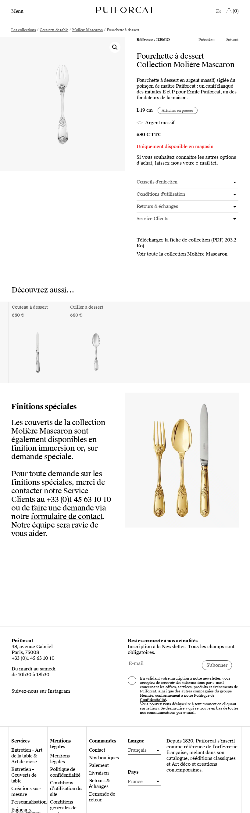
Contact (97, 750)
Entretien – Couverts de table (24, 775)
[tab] (187, 182)
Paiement (99, 765)
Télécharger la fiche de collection (173, 240)
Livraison (99, 773)
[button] (114, 47)
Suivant (232, 39)
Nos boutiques (104, 758)
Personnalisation (28, 802)
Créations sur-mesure (26, 791)
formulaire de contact (66, 516)
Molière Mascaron (87, 29)
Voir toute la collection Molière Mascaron (182, 254)
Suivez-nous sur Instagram (41, 691)
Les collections (23, 29)
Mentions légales (60, 759)
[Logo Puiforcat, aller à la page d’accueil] (125, 9)
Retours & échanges (99, 783)
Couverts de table (54, 29)
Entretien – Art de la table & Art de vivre (26, 756)
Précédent (206, 39)
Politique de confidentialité (65, 772)
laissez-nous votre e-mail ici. (186, 163)
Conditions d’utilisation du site (65, 788)
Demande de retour (102, 797)
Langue (136, 741)
